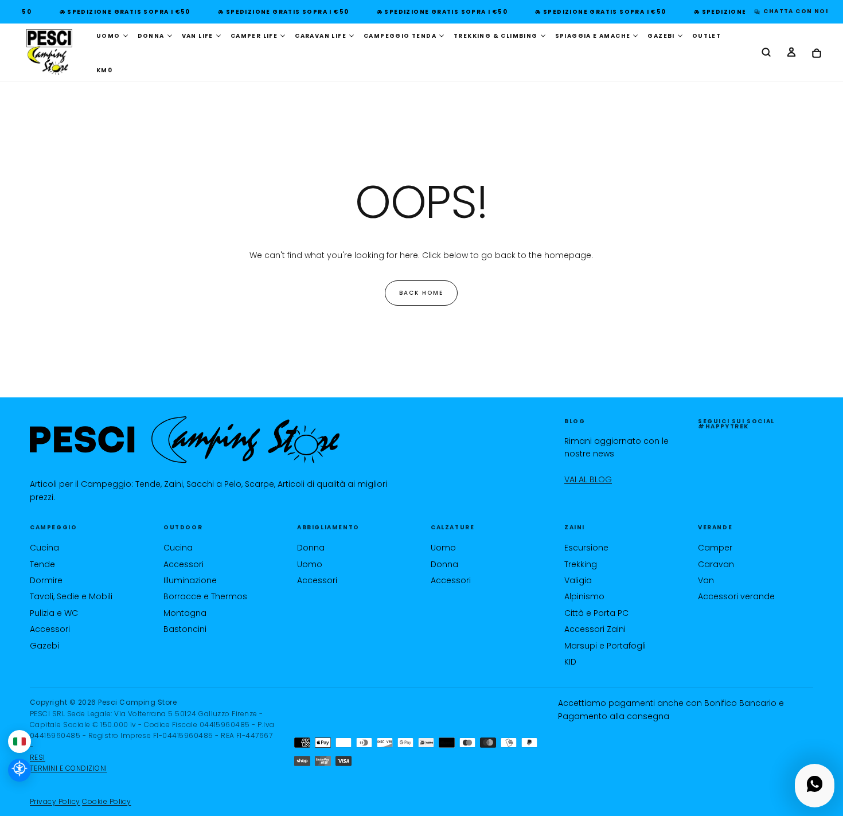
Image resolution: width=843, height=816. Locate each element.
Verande (715, 527)
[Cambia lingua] (19, 741)
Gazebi (44, 645)
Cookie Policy (106, 801)
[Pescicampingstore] (184, 440)
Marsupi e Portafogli (605, 645)
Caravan (716, 564)
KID (570, 661)
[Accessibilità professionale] (19, 770)
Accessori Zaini (595, 629)
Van (706, 580)
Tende (42, 564)
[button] (766, 53)
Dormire (46, 580)
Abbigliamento (328, 527)
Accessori (50, 629)
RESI (37, 757)
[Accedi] (791, 53)
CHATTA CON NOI (792, 11)
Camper (715, 547)
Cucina (44, 547)
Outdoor (182, 527)
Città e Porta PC (596, 613)
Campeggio (53, 527)
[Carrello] (816, 53)
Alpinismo (584, 596)
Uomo (309, 564)
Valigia (578, 580)
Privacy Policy (55, 801)
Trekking (580, 564)
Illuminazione (190, 580)
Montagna (184, 613)
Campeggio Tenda (400, 36)
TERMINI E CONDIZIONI (68, 768)
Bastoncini (184, 629)
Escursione (586, 547)
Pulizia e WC (54, 613)
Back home (421, 292)
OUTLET (706, 36)
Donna (311, 547)
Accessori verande (736, 596)
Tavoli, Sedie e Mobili (71, 596)
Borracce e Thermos (205, 596)
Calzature (452, 527)
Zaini (574, 527)
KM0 (104, 70)
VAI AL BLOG (588, 479)
